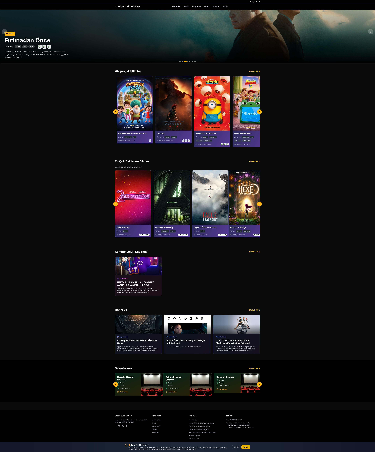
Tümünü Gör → (254, 71)
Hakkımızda (193, 420)
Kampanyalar (196, 6)
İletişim (225, 6)
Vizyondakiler (176, 6)
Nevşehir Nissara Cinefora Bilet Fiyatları (201, 423)
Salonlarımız (216, 6)
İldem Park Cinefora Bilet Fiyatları (199, 426)
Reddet (236, 447)
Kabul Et (245, 447)
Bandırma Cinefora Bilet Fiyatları (199, 429)
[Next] (259, 111)
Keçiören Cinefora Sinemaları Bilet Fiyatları (202, 432)
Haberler (206, 6)
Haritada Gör (124, 389)
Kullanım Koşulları (194, 435)
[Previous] (115, 111)
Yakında (186, 6)
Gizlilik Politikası (194, 439)
